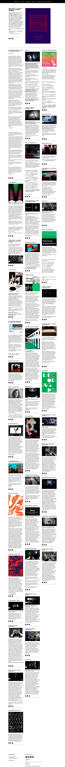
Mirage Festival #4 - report (46, 426)
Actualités (28, 1)
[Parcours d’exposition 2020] (49, 59)
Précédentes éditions (47, 1)
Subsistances (10, 314)
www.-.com (12, 593)
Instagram (27, 409)
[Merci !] (32, 56)
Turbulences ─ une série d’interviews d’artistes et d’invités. (14, 241)
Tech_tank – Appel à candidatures (30, 629)
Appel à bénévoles (46, 143)
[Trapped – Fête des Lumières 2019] (32, 115)
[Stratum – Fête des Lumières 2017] (49, 293)
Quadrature (52, 94)
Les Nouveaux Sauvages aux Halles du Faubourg (14, 322)
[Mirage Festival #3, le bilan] (49, 484)
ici (53, 159)
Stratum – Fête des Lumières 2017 (47, 287)
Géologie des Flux (46, 114)
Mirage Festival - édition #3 (13, 610)
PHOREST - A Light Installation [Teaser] (32, 516)
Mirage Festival (16, 1)
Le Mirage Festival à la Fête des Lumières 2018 (32, 201)
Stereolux (15, 14)
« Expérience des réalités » (32, 327)
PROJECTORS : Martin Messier (30, 605)
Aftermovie (45, 201)
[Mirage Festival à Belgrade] (32, 481)
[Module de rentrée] (15, 505)
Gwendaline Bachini (50, 264)
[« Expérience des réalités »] (32, 338)
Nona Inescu (30, 175)
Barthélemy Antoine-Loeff (50, 81)
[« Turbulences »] (15, 281)
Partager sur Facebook (9, 38)
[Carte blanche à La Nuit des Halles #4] (49, 176)
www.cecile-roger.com (18, 740)
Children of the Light (50, 263)
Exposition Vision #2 (30, 242)
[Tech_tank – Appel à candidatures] (32, 636)
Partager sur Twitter (11, 38)
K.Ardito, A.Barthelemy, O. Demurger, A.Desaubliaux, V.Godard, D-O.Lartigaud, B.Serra (32, 190)
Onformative (49, 266)
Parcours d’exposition (30, 142)
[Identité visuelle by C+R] (15, 722)
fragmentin (49, 101)
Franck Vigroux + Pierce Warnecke (14, 670)
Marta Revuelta (34, 184)
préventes (49, 194)
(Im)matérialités (29, 416)
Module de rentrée (13, 493)
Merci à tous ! (28, 386)
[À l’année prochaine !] (15, 367)
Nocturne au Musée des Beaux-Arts (48, 444)
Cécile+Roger (16, 309)
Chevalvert (46, 127)
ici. (39, 265)
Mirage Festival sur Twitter (28, 757)
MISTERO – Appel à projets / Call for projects (15, 9)
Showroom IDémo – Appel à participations (49, 324)
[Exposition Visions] (15, 430)
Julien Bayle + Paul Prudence (49, 516)
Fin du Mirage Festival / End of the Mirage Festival (15, 50)
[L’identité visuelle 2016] (15, 566)
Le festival (23, 1)
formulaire (10, 485)
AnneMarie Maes (33, 174)
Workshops (40, 1)
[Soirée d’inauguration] (15, 393)
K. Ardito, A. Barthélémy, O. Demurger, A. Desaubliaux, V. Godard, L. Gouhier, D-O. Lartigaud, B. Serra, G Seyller (49, 106)
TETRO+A (10, 14)
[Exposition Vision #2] (32, 248)
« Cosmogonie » (12, 182)
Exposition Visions (13, 423)
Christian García (33, 540)
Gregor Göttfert (48, 102)
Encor (26, 226)
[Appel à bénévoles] (49, 150)
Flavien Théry (49, 87)
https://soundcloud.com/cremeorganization (15, 662)
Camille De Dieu (52, 259)
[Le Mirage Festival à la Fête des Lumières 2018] (32, 207)
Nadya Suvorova (46, 84)
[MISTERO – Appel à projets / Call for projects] (40, 26)
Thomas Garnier (33, 177)
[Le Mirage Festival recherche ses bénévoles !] (15, 468)
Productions (34, 1)
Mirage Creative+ (29, 275)
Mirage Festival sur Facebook (26, 757)
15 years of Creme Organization (13, 626)
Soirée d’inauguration (13, 387)
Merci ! (27, 50)
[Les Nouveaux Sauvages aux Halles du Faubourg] (15, 329)
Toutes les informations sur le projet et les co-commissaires (15, 350)
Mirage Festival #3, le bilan (48, 477)
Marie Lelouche (51, 262)
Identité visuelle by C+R (14, 710)
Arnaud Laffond (48, 267)
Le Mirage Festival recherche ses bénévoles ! (15, 461)
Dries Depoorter (32, 185)
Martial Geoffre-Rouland (46, 128)
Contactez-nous (11, 760)
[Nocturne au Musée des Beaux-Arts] (49, 451)
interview (15, 413)
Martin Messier (27, 606)
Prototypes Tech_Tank (30, 548)
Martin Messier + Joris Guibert (30, 594)
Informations (44, 194)
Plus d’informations (11, 454)
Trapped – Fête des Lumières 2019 (30, 108)
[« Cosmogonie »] (15, 194)
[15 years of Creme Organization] (15, 632)
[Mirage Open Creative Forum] (49, 556)
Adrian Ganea (34, 178)
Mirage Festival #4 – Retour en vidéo (49, 415)
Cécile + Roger (20, 227)
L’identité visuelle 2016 (14, 554)
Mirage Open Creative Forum (47, 549)
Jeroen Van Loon (33, 172)
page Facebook (27, 408)
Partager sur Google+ (12, 38)
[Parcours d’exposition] (32, 151)
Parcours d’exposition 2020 (49, 50)
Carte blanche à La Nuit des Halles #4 (49, 169)
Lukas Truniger (34, 170)
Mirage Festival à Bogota (31, 505)
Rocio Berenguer (32, 182)
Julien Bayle (49, 527)
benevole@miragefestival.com (49, 160)
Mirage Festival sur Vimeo (33, 757)
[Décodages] (49, 382)
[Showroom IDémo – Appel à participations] (49, 331)
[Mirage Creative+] (32, 283)
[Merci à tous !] (32, 393)
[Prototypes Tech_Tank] (32, 555)
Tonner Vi (28, 517)
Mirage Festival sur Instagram (31, 757)
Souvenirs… (28, 659)
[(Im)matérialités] (32, 428)
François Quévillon (49, 85)
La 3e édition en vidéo (14, 600)
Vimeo (49, 212)
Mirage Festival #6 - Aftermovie (47, 211)
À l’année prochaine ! (13, 361)
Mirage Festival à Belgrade (32, 475)
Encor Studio (27, 126)
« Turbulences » (12, 269)
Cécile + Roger (32, 370)
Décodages (45, 370)
